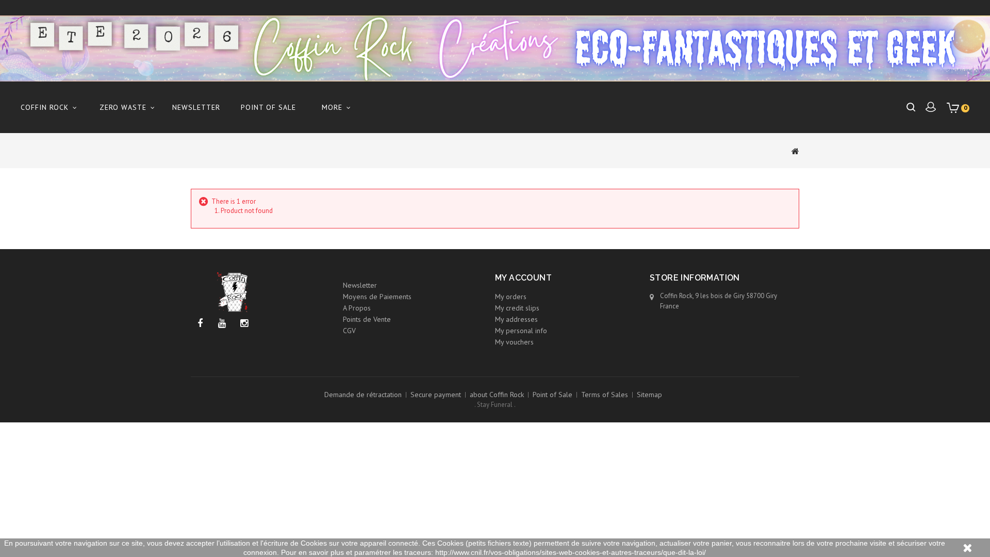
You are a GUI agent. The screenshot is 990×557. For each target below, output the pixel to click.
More (332, 107)
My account (523, 278)
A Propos (357, 308)
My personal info (521, 330)
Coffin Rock (45, 107)
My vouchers (514, 342)
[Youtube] (222, 324)
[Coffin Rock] (495, 48)
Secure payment (435, 394)
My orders (510, 296)
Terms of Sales (604, 394)
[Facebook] (200, 324)
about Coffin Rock (497, 394)
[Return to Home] (795, 150)
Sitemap (649, 394)
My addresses (516, 319)
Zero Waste (123, 107)
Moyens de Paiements (377, 296)
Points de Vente (367, 319)
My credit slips (517, 308)
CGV (349, 330)
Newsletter (196, 107)
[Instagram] (244, 324)
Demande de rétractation (363, 394)
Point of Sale (268, 107)
